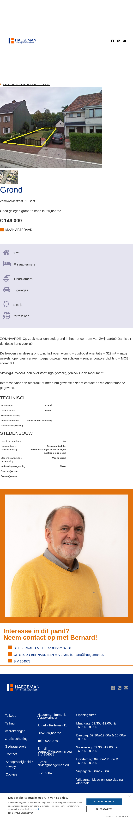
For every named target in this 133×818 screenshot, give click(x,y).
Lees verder (35, 809)
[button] (91, 41)
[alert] (66, 805)
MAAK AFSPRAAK (18, 229)
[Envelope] (124, 40)
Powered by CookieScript (118, 816)
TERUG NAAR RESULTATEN (26, 84)
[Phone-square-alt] (118, 40)
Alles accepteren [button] (104, 801)
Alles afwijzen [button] (104, 809)
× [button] (129, 796)
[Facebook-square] (112, 40)
